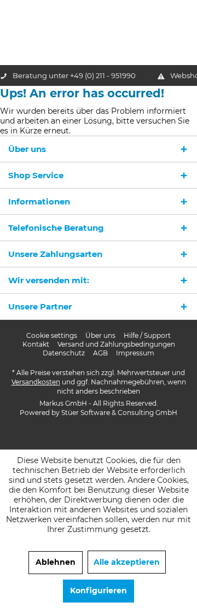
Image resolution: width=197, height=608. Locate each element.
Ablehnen (56, 562)
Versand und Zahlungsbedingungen (116, 344)
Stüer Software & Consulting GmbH (119, 412)
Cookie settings (51, 335)
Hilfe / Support (147, 335)
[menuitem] (51, 335)
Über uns (100, 335)
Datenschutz (64, 353)
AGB (100, 353)
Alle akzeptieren (127, 562)
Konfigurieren (98, 590)
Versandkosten (35, 382)
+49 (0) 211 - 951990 (103, 75)
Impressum (135, 353)
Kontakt (35, 344)
